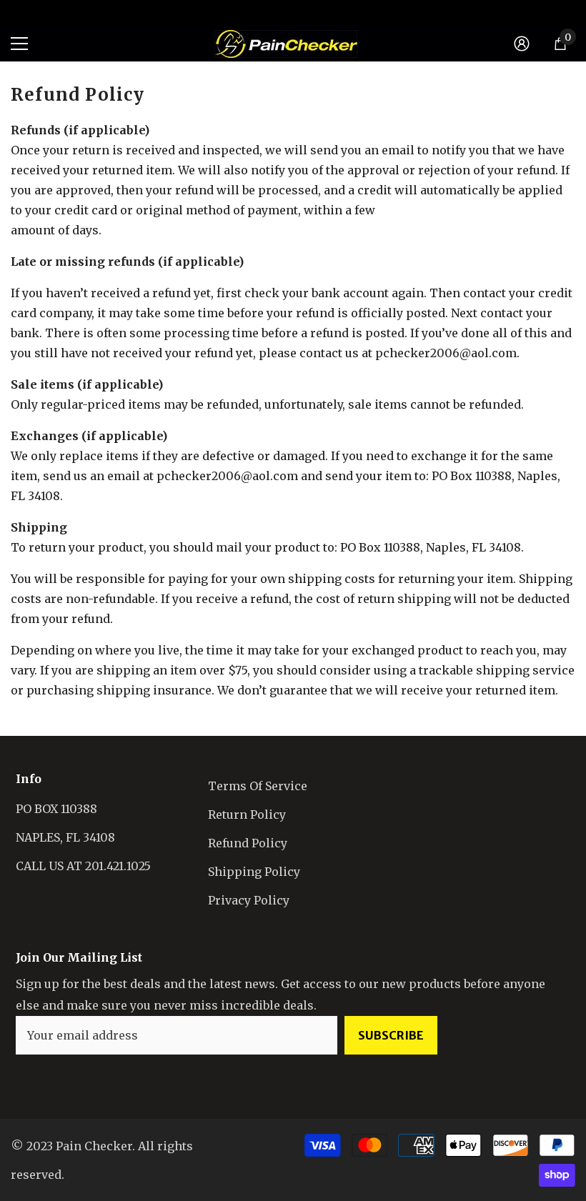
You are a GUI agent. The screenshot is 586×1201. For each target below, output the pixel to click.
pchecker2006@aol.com (227, 476)
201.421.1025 (39, 11)
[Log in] (521, 43)
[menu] (19, 43)
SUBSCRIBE (391, 1035)
